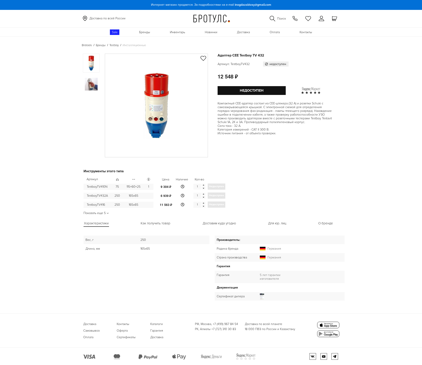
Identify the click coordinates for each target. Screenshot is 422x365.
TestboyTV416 (96, 205)
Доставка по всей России (107, 18)
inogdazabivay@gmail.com (253, 5)
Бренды (144, 32)
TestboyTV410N (97, 187)
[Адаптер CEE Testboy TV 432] (156, 105)
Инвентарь (177, 32)
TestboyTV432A (97, 196)
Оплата (275, 32)
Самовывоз (91, 330)
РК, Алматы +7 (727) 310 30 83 (215, 329)
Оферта (122, 330)
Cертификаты (126, 337)
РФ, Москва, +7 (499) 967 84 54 (216, 324)
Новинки (211, 32)
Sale (115, 32)
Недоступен (252, 90)
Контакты (306, 32)
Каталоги (156, 324)
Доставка (243, 32)
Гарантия (156, 330)
